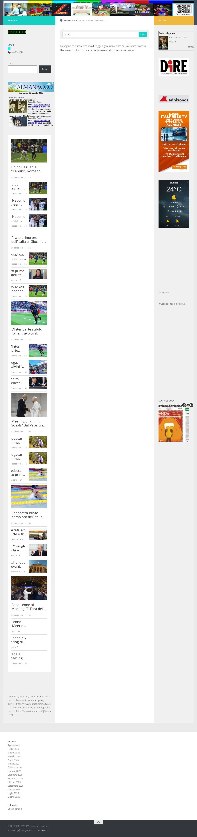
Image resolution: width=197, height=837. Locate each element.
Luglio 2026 (13, 749)
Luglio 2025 (13, 793)
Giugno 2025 (14, 796)
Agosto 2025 (14, 789)
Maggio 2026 (14, 756)
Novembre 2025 (15, 778)
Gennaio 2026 (14, 771)
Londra (11, 45)
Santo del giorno (167, 33)
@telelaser (164, 292)
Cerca (10, 63)
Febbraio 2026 (15, 767)
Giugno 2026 (14, 752)
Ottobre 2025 (14, 782)
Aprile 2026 (13, 760)
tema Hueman (43, 830)
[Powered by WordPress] (19, 830)
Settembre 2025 (16, 785)
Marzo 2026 (13, 763)
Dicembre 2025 (15, 774)
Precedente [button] (191, 405)
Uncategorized (15, 808)
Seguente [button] (184, 405)
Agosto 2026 (14, 745)
